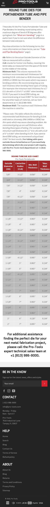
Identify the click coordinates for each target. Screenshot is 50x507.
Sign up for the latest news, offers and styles (22, 377)
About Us (7, 469)
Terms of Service (10, 452)
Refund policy (8, 457)
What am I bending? (26, 35)
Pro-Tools (14, 499)
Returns (6, 478)
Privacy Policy (9, 486)
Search (5, 440)
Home (5, 436)
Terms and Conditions (12, 482)
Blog (5, 444)
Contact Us (7, 448)
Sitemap (6, 490)
